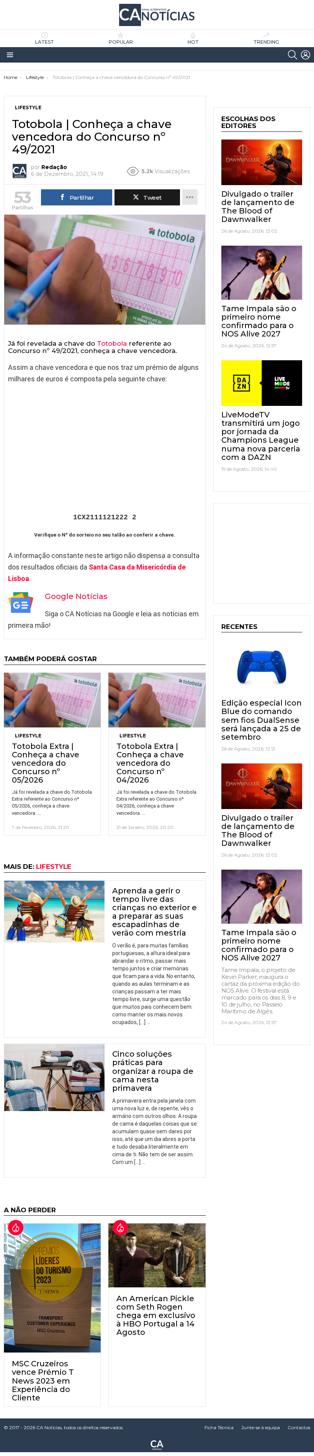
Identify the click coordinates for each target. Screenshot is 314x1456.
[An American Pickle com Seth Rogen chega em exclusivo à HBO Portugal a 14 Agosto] (156, 1255)
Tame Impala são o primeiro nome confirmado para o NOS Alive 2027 (258, 321)
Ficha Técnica (219, 1427)
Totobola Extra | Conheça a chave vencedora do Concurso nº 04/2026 (150, 763)
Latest (44, 42)
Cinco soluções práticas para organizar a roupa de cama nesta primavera (152, 1070)
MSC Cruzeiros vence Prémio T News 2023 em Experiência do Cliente (43, 1380)
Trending (266, 42)
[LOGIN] (305, 54)
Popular (121, 42)
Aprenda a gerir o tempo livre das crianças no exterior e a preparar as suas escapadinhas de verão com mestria (154, 911)
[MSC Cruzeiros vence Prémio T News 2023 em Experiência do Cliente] (52, 1288)
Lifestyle (28, 736)
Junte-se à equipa (260, 1427)
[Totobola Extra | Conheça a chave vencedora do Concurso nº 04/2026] (156, 700)
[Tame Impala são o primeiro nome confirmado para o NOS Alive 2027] (261, 273)
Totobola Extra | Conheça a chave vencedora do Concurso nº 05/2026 (45, 763)
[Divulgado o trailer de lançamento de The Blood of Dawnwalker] (261, 162)
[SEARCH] (292, 54)
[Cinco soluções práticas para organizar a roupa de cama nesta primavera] (54, 1077)
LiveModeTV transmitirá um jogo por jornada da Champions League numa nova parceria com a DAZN (260, 435)
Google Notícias (76, 596)
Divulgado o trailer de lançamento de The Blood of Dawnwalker (257, 206)
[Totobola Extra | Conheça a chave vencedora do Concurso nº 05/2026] (52, 700)
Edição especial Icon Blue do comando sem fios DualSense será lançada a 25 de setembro (261, 719)
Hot (193, 42)
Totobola (112, 343)
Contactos (299, 1427)
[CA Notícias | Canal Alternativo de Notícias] (157, 1444)
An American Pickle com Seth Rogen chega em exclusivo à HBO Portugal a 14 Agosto (155, 1315)
